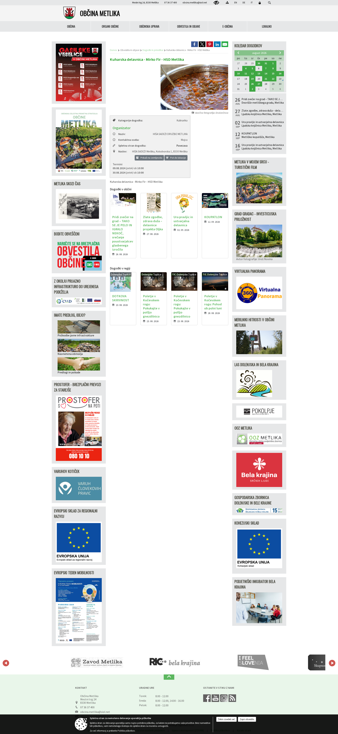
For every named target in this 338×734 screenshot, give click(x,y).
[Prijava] (259, 2)
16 (280, 73)
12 (252, 73)
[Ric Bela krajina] (128, 662)
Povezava (181, 145)
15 (273, 73)
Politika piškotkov (126, 730)
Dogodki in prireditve (152, 50)
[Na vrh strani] (169, 677)
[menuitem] (71, 26)
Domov (113, 50)
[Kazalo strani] (227, 2)
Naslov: (122, 151)
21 (266, 78)
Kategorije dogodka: (130, 120)
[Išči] (269, 2)
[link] (194, 44)
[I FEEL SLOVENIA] (206, 662)
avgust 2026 (259, 53)
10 (238, 73)
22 (273, 78)
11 (246, 73)
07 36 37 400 (87, 707)
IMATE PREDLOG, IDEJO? (69, 315)
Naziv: (122, 134)
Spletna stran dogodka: (132, 145)
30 (259, 63)
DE (244, 2)
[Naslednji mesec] (280, 52)
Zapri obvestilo (247, 719)
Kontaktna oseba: (128, 139)
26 (252, 83)
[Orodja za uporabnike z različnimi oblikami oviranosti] (216, 3)
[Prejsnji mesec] (238, 52)
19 (252, 78)
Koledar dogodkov (248, 45)
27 (259, 83)
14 (266, 73)
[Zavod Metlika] (49, 662)
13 (259, 73)
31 (266, 63)
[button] (6, 663)
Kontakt (81, 687)
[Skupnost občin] (284, 662)
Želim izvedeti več (226, 719)
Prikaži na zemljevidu (151, 157)
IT (252, 2)
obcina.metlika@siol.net (195, 2)
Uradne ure (146, 687)
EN (235, 2)
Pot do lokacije (178, 157)
